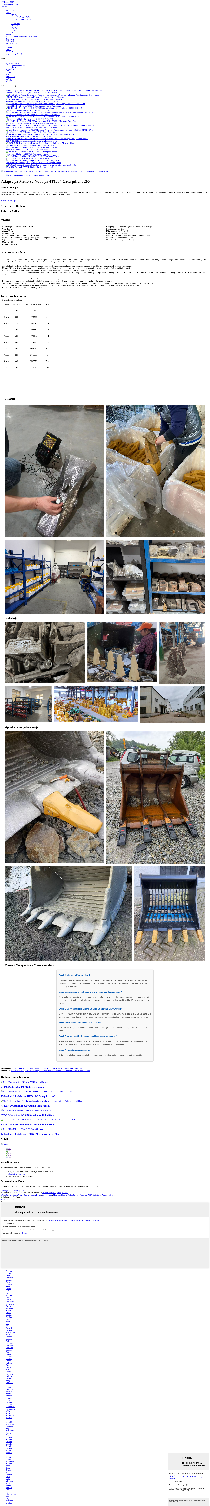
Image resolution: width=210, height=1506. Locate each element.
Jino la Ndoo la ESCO (32, 1195)
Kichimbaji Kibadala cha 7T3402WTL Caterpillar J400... (30, 1134)
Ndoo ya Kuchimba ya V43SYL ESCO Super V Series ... (28, 150)
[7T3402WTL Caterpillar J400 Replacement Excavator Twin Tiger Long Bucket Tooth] (22, 1129)
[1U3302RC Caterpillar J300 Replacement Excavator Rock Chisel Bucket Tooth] (37, 1091)
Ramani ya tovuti (49, 1193)
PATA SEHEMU (94, 1195)
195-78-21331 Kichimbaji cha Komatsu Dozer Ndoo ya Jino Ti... (31, 145)
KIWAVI (9, 52)
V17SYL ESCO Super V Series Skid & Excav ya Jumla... (28, 158)
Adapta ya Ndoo (108, 1195)
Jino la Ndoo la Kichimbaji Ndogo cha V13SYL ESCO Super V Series (33, 163)
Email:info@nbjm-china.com (17, 1174)
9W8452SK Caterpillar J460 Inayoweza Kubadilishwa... (29, 1124)
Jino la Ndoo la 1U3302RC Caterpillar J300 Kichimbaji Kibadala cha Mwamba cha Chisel (47, 1068)
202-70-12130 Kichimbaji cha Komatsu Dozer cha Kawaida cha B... (32, 141)
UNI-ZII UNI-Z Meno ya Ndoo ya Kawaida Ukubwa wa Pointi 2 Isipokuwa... (36, 97)
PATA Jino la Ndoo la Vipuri (12, 1195)
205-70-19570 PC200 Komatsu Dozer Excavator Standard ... (29, 136)
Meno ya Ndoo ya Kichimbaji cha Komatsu (70, 1195)
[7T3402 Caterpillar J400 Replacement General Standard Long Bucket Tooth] (24, 1082)
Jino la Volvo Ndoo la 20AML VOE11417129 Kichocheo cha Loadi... (33, 115)
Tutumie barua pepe (8, 201)
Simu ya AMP (62, 1193)
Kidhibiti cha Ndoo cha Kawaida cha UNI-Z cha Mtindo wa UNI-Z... (33, 101)
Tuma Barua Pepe (8, 1199)
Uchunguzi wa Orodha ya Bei (12, 1190)
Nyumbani (10, 47)
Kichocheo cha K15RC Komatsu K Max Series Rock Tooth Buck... (32, 132)
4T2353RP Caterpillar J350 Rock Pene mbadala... (26, 1105)
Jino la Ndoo (47, 1195)
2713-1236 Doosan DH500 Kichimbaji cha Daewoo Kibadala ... (31, 167)
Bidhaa (8, 50)
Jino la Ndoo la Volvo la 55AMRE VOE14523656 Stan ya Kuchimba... (33, 106)
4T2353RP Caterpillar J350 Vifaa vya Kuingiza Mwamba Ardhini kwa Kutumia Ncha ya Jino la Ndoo (50, 1071)
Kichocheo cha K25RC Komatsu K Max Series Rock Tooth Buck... (32, 128)
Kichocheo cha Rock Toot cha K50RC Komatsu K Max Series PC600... (33, 123)
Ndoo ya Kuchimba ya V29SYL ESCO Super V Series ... (28, 154)
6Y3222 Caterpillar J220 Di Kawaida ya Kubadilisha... (28, 1115)
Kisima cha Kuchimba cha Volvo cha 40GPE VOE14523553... (30, 110)
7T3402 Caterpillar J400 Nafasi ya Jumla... (22, 1087)
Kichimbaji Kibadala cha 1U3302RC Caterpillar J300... (29, 1096)
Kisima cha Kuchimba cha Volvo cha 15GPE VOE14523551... (30, 119)
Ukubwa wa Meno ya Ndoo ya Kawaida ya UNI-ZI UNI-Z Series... (32, 93)
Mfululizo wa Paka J (14, 54)
